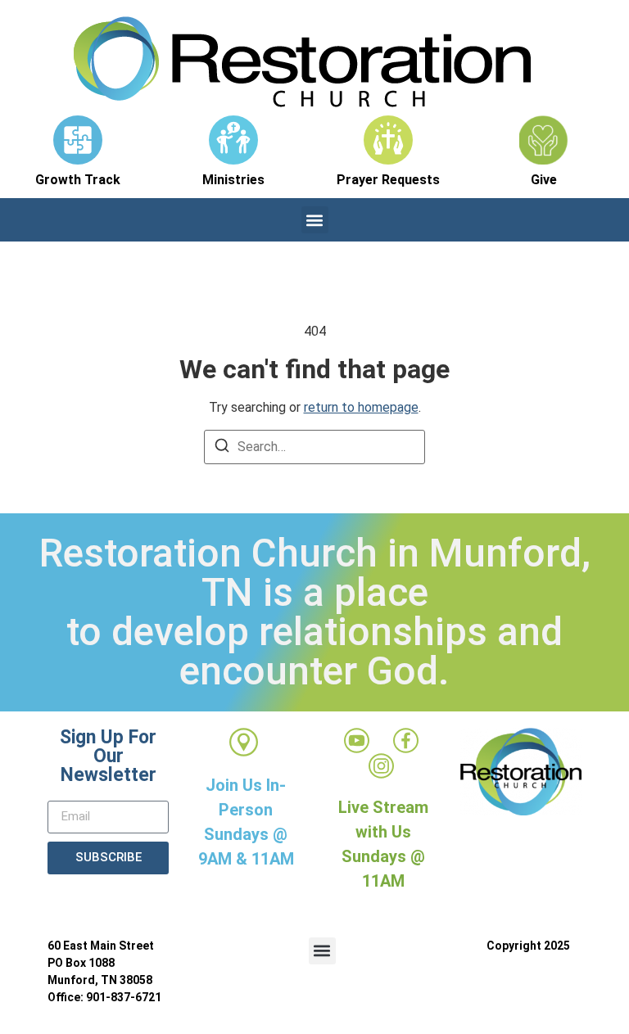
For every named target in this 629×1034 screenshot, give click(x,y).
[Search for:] (314, 447)
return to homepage (361, 407)
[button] (314, 219)
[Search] (222, 448)
